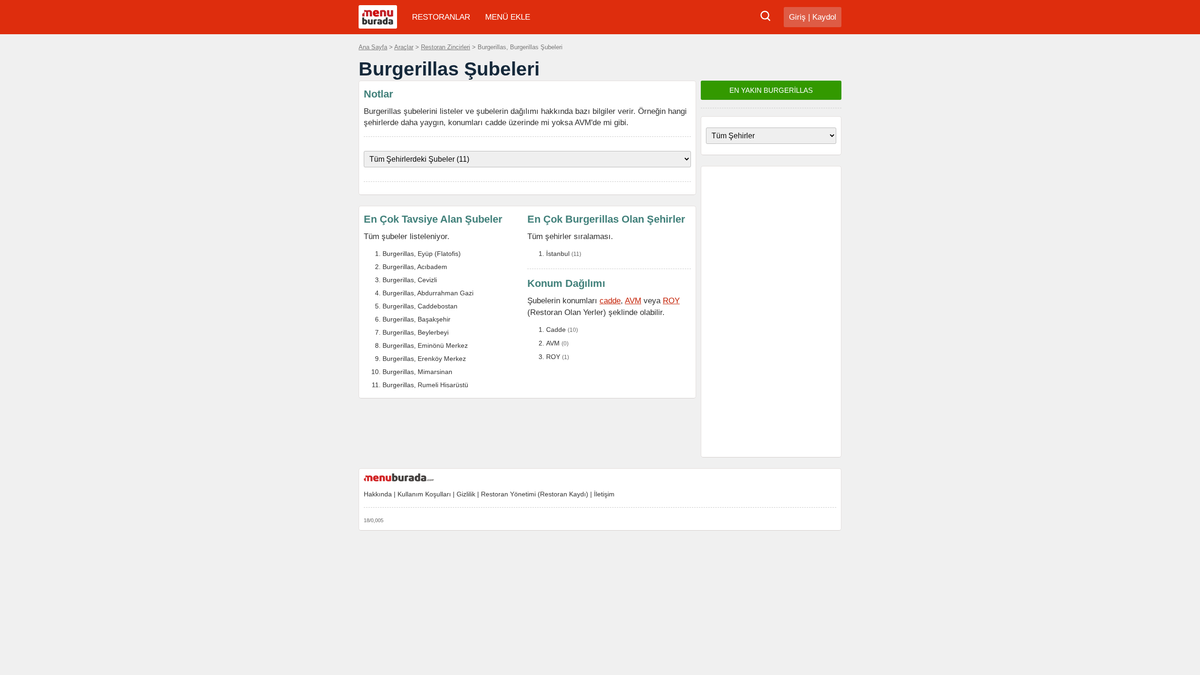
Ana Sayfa (373, 47)
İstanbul (558, 253)
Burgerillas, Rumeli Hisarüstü (425, 385)
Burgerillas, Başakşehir (416, 319)
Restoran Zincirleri (445, 47)
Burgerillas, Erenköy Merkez (424, 358)
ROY (671, 300)
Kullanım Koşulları (424, 494)
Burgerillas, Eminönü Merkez (425, 345)
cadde (610, 300)
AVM (633, 300)
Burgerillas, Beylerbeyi (415, 332)
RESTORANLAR (441, 17)
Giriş (797, 17)
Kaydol (824, 17)
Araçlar (403, 47)
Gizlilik (466, 494)
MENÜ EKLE (507, 17)
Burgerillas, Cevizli (409, 280)
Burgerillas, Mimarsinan (417, 371)
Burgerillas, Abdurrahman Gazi (427, 293)
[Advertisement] (771, 311)
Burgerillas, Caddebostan (420, 306)
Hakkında (378, 494)
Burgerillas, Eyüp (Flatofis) (421, 253)
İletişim (604, 494)
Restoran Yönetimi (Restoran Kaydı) (534, 494)
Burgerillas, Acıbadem (414, 266)
